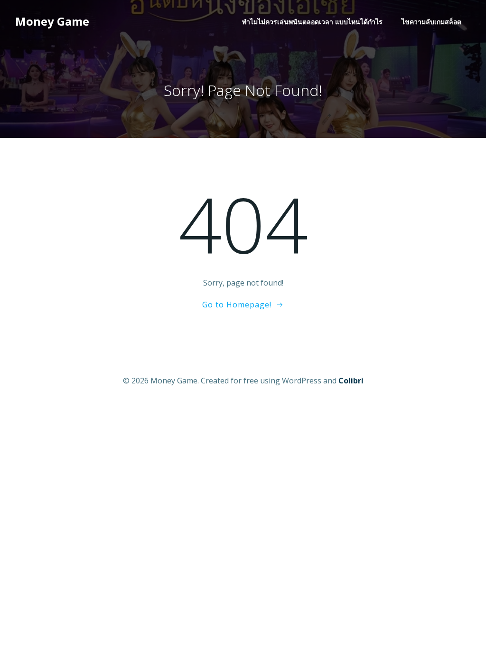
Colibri (351, 380)
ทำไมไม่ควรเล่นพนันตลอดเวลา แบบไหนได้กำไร (312, 21)
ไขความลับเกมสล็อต (431, 21)
